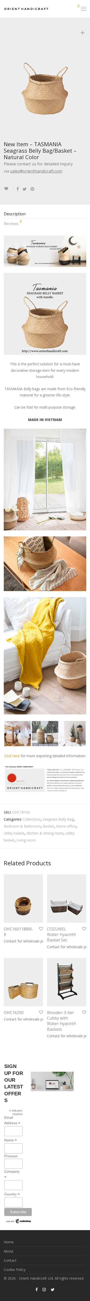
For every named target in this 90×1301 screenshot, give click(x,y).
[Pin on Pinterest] (32, 189)
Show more (10, 941)
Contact (10, 1260)
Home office (66, 826)
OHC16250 (14, 1012)
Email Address (12, 1120)
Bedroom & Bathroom (22, 826)
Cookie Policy (15, 1269)
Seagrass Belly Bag (58, 819)
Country (12, 1194)
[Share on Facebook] (17, 189)
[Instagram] (44, 1289)
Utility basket (14, 833)
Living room (26, 840)
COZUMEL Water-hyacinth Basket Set (61, 934)
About (9, 1251)
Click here (12, 755)
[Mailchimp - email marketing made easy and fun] (18, 1222)
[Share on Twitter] (24, 189)
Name (10, 1140)
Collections (32, 819)
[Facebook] (37, 1289)
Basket (48, 826)
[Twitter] (52, 1289)
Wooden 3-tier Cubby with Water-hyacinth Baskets (61, 1021)
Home (9, 1242)
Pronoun (11, 1156)
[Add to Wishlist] (8, 189)
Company (12, 1174)
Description (15, 214)
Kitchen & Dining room (45, 833)
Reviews (13, 222)
